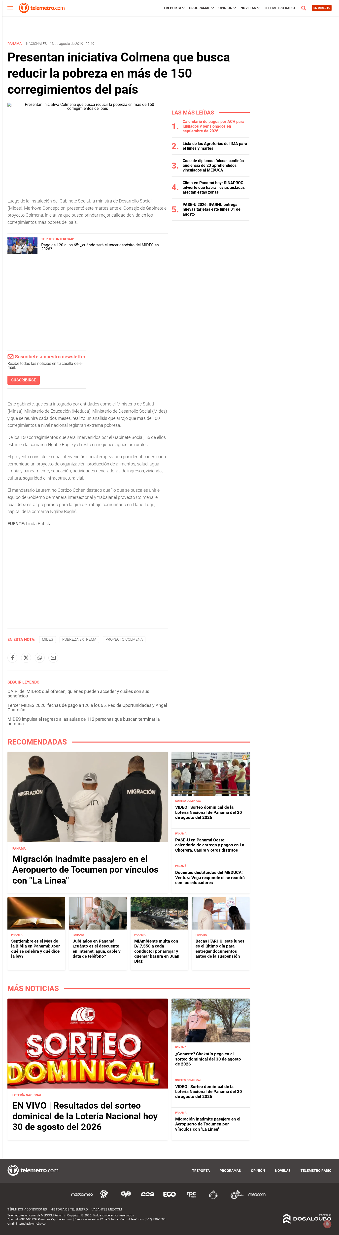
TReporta (172, 8)
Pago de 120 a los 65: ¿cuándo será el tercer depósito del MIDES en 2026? (100, 247)
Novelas (248, 8)
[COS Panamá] (148, 1198)
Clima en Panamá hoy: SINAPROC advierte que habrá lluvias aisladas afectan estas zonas (214, 187)
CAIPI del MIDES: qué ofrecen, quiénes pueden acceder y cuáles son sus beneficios (78, 693)
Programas (199, 8)
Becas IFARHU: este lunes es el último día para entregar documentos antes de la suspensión (220, 949)
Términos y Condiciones (27, 1209)
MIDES (47, 639)
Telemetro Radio (279, 8)
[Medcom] (257, 1198)
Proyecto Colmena (124, 639)
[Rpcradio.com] (191, 1198)
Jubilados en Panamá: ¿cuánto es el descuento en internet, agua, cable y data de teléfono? (97, 949)
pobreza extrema (79, 639)
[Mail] (53, 657)
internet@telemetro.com (32, 1223)
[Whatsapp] (39, 657)
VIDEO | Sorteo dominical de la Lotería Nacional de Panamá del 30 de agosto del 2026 (208, 812)
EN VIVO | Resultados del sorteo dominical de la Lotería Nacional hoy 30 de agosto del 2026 (85, 1116)
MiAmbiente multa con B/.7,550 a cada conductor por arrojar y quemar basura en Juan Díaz (156, 951)
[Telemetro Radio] (235, 1198)
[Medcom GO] (82, 1198)
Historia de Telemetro (69, 1209)
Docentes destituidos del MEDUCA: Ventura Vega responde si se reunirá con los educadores (210, 877)
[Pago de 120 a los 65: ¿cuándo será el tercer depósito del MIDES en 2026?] (22, 253)
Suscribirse (23, 380)
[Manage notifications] (327, 1224)
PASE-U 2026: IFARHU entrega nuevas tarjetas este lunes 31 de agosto (211, 209)
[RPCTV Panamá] (104, 1198)
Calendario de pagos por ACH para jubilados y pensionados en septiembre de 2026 (213, 126)
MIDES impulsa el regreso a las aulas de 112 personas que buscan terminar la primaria (83, 721)
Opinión (225, 8)
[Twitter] (26, 657)
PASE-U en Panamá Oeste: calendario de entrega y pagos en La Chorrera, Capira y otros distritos (209, 845)
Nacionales (36, 44)
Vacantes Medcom (107, 1209)
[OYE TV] (126, 1198)
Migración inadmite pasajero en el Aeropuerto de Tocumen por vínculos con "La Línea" (85, 870)
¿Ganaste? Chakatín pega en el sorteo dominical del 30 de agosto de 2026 (208, 1058)
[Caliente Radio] (213, 1198)
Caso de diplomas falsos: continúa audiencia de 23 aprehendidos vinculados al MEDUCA (213, 165)
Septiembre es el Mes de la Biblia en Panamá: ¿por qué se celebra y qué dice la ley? (35, 949)
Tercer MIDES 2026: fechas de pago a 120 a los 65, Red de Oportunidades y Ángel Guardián (87, 707)
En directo (321, 8)
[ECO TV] (169, 1198)
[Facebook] (12, 657)
